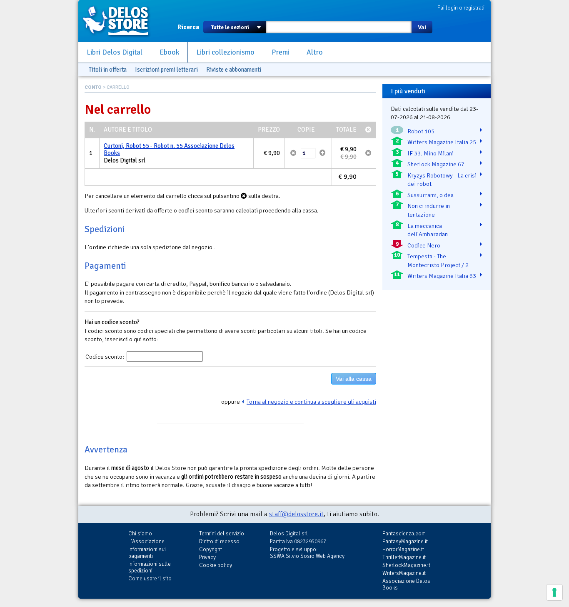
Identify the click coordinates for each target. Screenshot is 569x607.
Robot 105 (420, 131)
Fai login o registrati (460, 7)
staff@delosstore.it (296, 514)
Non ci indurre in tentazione (428, 210)
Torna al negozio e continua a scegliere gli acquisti (311, 401)
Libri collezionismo (225, 52)
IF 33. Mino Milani (430, 153)
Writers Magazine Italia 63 (441, 276)
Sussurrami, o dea (430, 195)
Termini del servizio (221, 533)
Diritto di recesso (219, 541)
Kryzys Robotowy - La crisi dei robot (442, 180)
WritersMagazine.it (404, 573)
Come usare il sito (150, 578)
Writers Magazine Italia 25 (441, 142)
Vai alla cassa (354, 378)
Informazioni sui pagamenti (147, 553)
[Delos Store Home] (120, 21)
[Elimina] (293, 153)
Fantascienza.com (404, 533)
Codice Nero (423, 245)
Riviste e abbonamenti (233, 69)
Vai (422, 27)
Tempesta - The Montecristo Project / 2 (438, 260)
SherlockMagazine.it (406, 565)
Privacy (207, 557)
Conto (93, 87)
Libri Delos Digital (114, 52)
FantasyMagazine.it (405, 541)
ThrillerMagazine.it (404, 557)
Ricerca (188, 27)
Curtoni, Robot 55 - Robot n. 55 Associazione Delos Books (169, 149)
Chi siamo (140, 533)
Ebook (169, 52)
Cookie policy (215, 565)
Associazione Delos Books (406, 584)
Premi (280, 52)
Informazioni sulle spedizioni (149, 567)
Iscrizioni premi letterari (166, 69)
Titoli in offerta (108, 69)
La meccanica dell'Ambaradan (427, 230)
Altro (315, 52)
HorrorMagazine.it (403, 549)
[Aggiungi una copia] (322, 153)
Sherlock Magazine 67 (435, 164)
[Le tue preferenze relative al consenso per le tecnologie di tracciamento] (554, 592)
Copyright (210, 549)
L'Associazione (146, 541)
